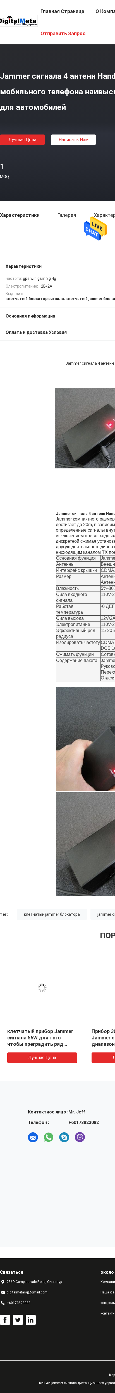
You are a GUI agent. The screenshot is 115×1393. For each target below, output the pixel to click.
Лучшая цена (22, 139)
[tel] (95, 1137)
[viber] (80, 1137)
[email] (33, 1137)
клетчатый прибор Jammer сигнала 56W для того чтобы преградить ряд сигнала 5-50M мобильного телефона (40, 1044)
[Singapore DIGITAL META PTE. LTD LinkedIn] (31, 1320)
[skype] (64, 1137)
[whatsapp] (49, 1137)
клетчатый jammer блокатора (52, 914)
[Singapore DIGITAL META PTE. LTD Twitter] (18, 1320)
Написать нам (73, 139)
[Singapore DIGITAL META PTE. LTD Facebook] (5, 1320)
